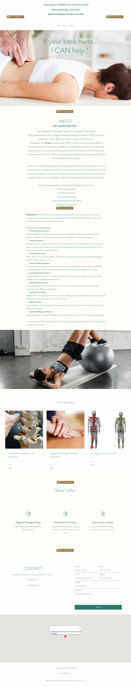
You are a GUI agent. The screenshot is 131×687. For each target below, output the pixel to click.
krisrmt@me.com (32, 580)
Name (77, 566)
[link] (24, 455)
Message (78, 590)
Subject (77, 582)
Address (102, 574)
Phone (77, 574)
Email (101, 566)
